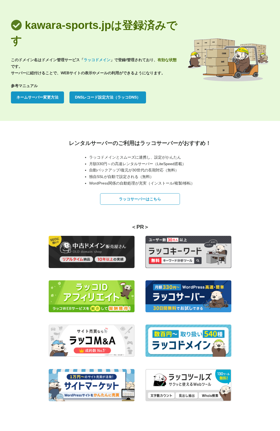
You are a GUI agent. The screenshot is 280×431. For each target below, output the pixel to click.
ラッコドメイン (97, 60)
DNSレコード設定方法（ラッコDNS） (108, 97)
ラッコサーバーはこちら (140, 199)
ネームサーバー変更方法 (37, 97)
